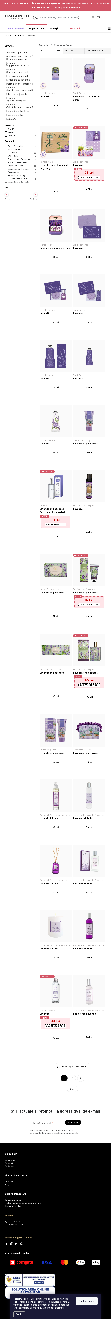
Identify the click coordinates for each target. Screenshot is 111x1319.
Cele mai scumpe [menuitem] (96, 51)
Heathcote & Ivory (22, 175)
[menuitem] (15, 28)
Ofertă (22, 129)
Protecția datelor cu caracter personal (23, 1203)
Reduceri (9, 1166)
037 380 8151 (15, 1222)
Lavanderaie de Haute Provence (22, 183)
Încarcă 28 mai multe (74, 1067)
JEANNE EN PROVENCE (22, 179)
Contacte (9, 1181)
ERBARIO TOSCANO (22, 162)
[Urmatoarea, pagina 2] (72, 1078)
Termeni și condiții (14, 1200)
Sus (72, 1089)
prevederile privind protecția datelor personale (55, 1133)
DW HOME (22, 156)
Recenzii (9, 1163)
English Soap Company (22, 159)
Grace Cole (22, 172)
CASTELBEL (22, 153)
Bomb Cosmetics (22, 149)
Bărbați (22, 135)
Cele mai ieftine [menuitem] (73, 51)
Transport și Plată (13, 1206)
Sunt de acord (86, 1301)
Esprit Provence (22, 166)
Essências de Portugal (22, 169)
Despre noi (10, 1160)
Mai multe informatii (53, 1307)
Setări (19, 1314)
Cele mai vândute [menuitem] (51, 51)
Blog (7, 1184)
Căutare (37, 18)
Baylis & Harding (22, 146)
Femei (22, 132)
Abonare (73, 1122)
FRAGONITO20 (89, 177)
